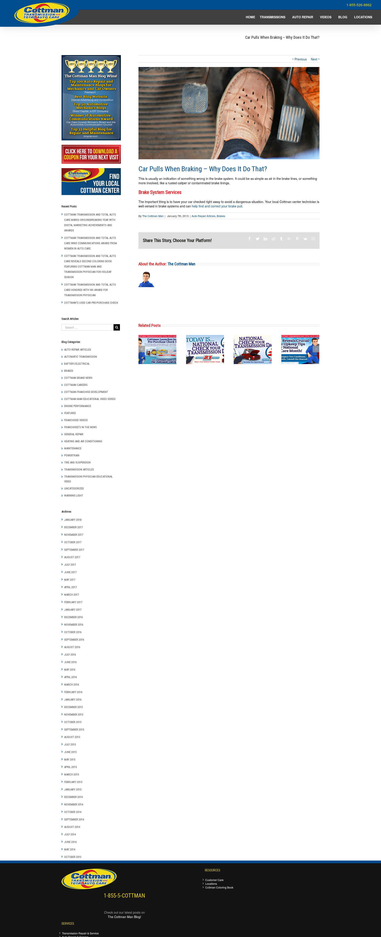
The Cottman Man (153, 216)
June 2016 (70, 662)
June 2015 (70, 752)
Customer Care (214, 879)
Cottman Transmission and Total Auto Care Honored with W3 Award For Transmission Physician (90, 290)
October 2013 (72, 857)
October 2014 (72, 812)
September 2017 (74, 549)
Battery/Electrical (77, 363)
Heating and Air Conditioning (83, 441)
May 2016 (69, 669)
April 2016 (70, 677)
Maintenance (72, 448)
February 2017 (73, 602)
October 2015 (72, 722)
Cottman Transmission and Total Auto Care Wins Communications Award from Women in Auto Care (90, 243)
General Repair (73, 434)
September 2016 (74, 639)
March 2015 (71, 774)
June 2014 (70, 842)
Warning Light (73, 495)
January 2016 (72, 699)
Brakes (221, 216)
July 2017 (70, 564)
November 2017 (73, 534)
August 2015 (72, 737)
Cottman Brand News (78, 377)
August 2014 (72, 827)
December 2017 (73, 527)
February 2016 (73, 692)
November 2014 (73, 804)
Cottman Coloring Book (219, 887)
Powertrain (71, 455)
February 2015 (73, 782)
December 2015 (73, 707)
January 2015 (72, 789)
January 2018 (72, 519)
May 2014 (69, 849)
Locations (211, 883)
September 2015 (74, 729)
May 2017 (69, 579)
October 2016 (72, 632)
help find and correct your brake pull (217, 206)
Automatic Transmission (80, 356)
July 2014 (70, 834)
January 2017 (72, 609)
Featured (70, 413)
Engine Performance (77, 406)
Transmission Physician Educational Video (88, 479)
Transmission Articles (79, 469)
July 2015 (70, 744)
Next (314, 59)
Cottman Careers (76, 385)
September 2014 (74, 819)
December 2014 (73, 797)
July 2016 (70, 654)
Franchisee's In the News (80, 427)
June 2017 (70, 572)
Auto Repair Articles (203, 216)
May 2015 (69, 759)
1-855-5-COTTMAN (124, 895)
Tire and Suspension (77, 462)
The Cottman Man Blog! (124, 917)
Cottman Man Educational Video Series (90, 399)
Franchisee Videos (76, 420)
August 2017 (72, 557)
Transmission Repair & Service (80, 933)
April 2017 (70, 587)
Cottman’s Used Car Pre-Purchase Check (91, 302)
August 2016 (72, 647)
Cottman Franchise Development (86, 392)
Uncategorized (74, 488)
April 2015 (70, 767)
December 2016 (73, 617)
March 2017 (71, 594)
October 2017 (72, 542)
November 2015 (73, 714)
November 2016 (73, 624)
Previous (301, 59)
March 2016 (71, 684)
